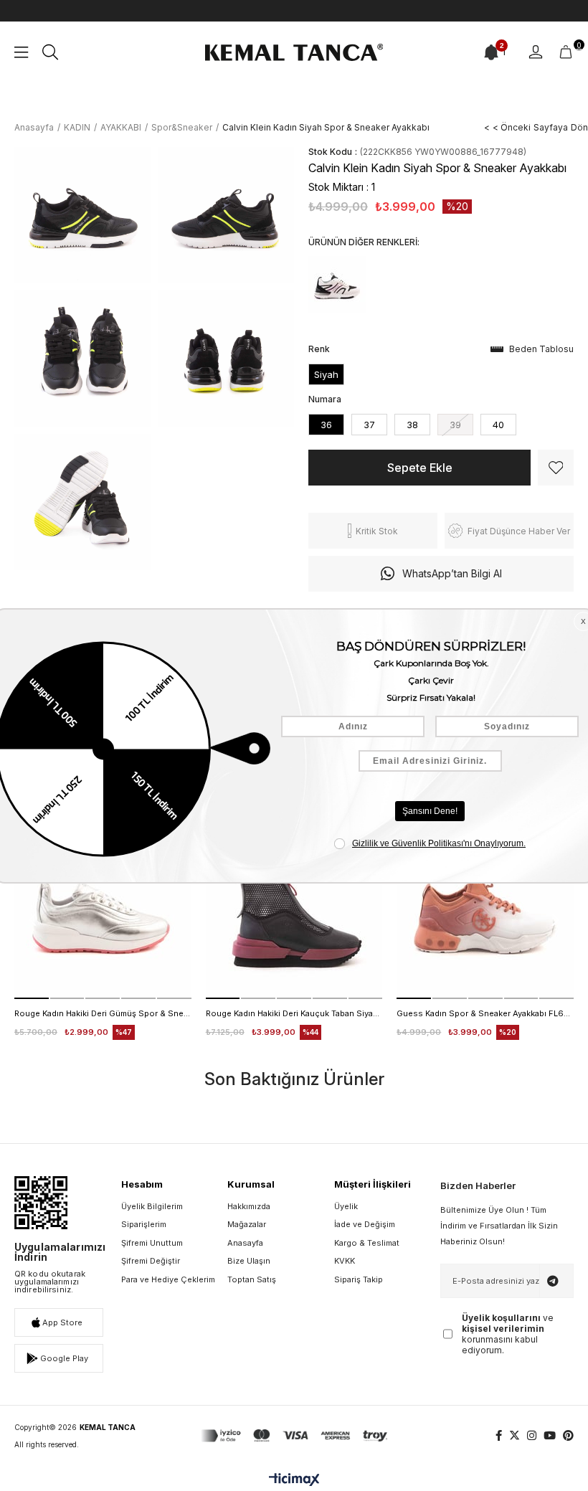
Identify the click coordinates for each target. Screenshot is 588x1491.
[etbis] (40, 1202)
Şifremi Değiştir (150, 1261)
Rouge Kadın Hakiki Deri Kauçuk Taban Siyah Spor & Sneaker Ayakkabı (294, 1013)
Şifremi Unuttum (152, 1243)
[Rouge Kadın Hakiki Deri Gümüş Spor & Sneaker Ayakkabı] (102, 910)
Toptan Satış (251, 1279)
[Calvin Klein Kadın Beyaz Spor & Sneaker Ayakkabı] (337, 284)
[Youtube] (550, 1435)
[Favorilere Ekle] (556, 468)
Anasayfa (245, 1243)
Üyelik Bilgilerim (152, 1206)
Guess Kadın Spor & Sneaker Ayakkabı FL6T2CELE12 (485, 1013)
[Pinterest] (568, 1435)
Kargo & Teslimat (366, 1243)
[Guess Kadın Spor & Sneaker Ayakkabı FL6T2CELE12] (485, 910)
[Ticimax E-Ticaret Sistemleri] (294, 1480)
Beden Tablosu (541, 349)
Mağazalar (246, 1224)
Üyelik (346, 1206)
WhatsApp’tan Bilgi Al (452, 573)
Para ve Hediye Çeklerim (168, 1279)
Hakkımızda (248, 1206)
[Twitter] (514, 1435)
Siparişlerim (143, 1224)
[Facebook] (498, 1435)
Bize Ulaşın (248, 1261)
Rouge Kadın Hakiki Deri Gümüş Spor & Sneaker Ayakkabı (102, 1013)
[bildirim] (491, 52)
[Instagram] (531, 1435)
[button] (31, 998)
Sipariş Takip (358, 1279)
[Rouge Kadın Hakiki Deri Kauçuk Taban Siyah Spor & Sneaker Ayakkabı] (294, 910)
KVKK (344, 1261)
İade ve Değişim (364, 1224)
